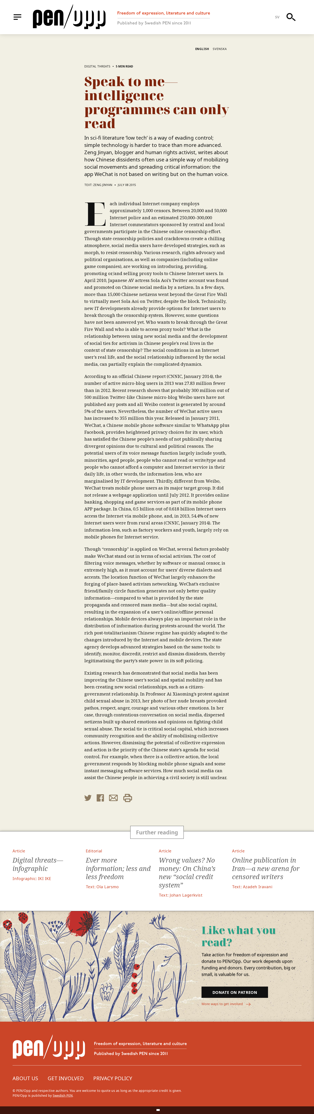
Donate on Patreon (234, 992)
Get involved (66, 1078)
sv (277, 17)
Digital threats (97, 66)
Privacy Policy (112, 1078)
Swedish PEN (63, 1095)
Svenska (220, 49)
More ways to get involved (223, 1004)
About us (25, 1078)
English (202, 49)
